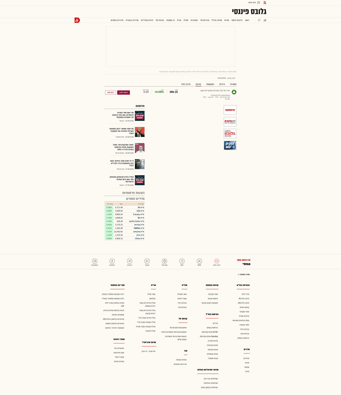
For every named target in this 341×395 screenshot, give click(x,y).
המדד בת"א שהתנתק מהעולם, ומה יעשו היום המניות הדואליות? (121, 179)
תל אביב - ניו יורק (148, 351)
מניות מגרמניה (212, 345)
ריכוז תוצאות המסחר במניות (113, 294)
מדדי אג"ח (195, 72)
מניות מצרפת (213, 349)
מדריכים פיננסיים (180, 364)
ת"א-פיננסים (138, 232)
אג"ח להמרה (150, 331)
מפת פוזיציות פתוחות (241, 320)
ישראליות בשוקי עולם (209, 387)
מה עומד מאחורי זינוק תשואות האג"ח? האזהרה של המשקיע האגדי (121, 131)
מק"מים (152, 298)
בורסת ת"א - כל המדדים (209, 72)
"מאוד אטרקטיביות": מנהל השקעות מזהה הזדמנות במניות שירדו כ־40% (123, 147)
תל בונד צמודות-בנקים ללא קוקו (180, 72)
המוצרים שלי (119, 348)
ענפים (247, 367)
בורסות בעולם (212, 327)
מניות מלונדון (213, 341)
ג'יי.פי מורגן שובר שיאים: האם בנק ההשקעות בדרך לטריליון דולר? (122, 163)
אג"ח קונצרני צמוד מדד (146, 322)
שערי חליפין (182, 298)
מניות (247, 362)
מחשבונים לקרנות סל (178, 327)
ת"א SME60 (139, 228)
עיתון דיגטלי (119, 357)
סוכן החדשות (119, 352)
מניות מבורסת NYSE (210, 332)
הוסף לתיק (123, 92)
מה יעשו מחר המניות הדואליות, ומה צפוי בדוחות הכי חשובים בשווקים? (123, 115)
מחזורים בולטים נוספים (114, 323)
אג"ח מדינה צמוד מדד (146, 318)
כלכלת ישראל (181, 360)
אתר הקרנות (213, 294)
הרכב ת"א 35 (244, 298)
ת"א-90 (141, 218)
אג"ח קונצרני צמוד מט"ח (145, 326)
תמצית (233, 84)
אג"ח (247, 371)
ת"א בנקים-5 (138, 214)
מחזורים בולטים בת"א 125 (113, 319)
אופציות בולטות (118, 315)
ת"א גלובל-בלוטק (136, 221)
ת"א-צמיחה (139, 225)
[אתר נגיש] (77, 20)
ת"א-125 (140, 211)
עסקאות (210, 84)
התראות (110, 92)
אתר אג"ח (151, 294)
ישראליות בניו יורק (211, 378)
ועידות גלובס (119, 361)
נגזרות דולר (244, 329)
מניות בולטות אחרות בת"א (113, 310)
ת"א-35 (141, 207)
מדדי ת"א (245, 294)
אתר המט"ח (182, 294)
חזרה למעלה (244, 274)
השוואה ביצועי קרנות (210, 303)
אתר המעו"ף (244, 311)
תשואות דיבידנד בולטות (114, 328)
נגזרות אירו (244, 333)
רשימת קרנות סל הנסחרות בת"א (174, 332)
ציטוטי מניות (244, 307)
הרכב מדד (185, 84)
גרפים (222, 84)
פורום (198, 84)
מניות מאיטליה (212, 354)
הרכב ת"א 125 (243, 303)
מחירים (246, 358)
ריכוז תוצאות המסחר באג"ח (113, 298)
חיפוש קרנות (213, 298)
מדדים (215, 323)
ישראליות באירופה (211, 383)
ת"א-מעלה (139, 238)
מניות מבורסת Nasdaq (209, 336)
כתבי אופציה (244, 325)
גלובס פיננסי (249, 11)
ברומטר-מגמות (243, 338)
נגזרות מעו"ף (244, 316)
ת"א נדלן (140, 235)
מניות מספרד (213, 358)
